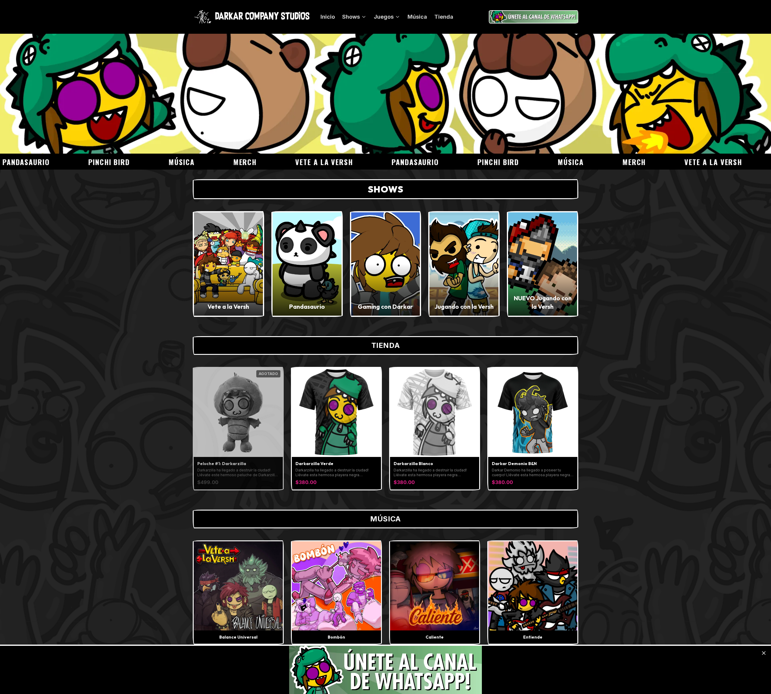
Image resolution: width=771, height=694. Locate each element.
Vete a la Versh (284, 161)
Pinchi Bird (69, 161)
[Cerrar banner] (764, 653)
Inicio (327, 17)
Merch (205, 161)
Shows (351, 17)
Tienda (443, 17)
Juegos (384, 17)
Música (417, 17)
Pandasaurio (375, 161)
